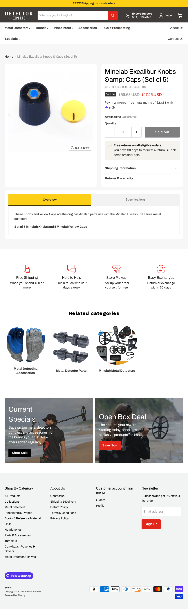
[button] (166, 15)
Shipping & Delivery (63, 501)
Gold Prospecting (117, 28)
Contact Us (175, 39)
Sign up (151, 524)
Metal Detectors (17, 28)
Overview (50, 199)
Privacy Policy (59, 518)
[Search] (113, 15)
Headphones (13, 529)
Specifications (135, 199)
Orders (100, 499)
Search (8, 587)
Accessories (87, 28)
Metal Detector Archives (20, 556)
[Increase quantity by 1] (137, 132)
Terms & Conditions (63, 512)
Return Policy (59, 507)
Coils (8, 524)
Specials (11, 39)
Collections (12, 501)
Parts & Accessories (18, 535)
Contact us (57, 495)
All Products (12, 495)
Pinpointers (62, 28)
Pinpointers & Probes (18, 512)
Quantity (110, 123)
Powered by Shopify (15, 595)
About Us (176, 28)
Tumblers (11, 540)
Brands (41, 28)
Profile (100, 505)
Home (9, 56)
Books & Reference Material (23, 518)
